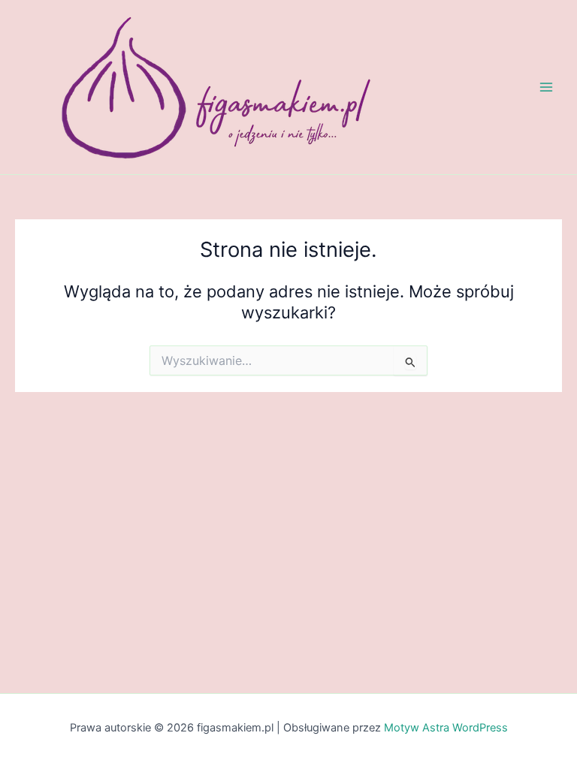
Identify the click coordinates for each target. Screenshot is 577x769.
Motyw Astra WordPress (446, 727)
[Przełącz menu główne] (546, 87)
